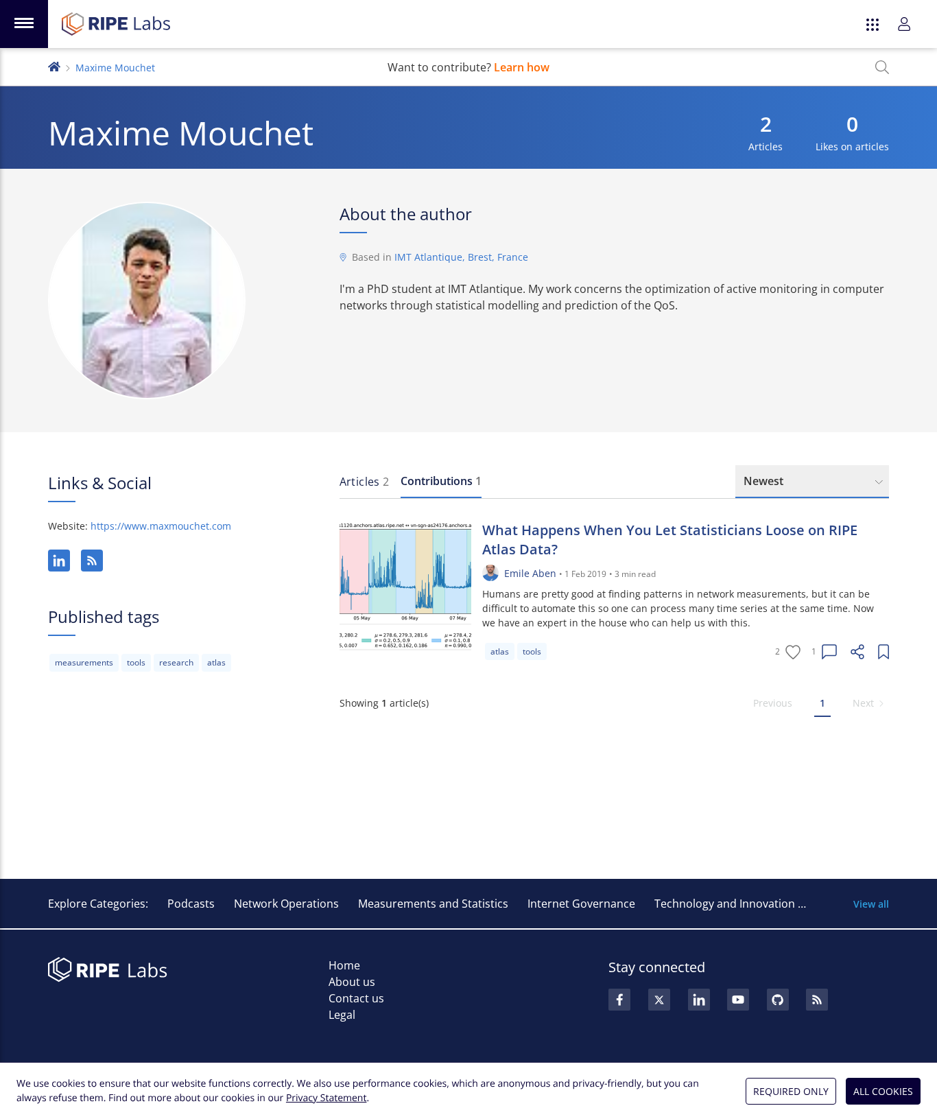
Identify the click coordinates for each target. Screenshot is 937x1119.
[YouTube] (738, 1000)
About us (352, 981)
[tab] (365, 481)
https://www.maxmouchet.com (161, 525)
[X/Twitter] (659, 1000)
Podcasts (191, 903)
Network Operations (286, 903)
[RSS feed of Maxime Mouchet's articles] (92, 561)
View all (871, 903)
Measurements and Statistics (433, 903)
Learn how (521, 67)
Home (344, 965)
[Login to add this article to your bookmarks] (883, 651)
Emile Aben (530, 573)
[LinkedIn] (59, 561)
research (176, 662)
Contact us (356, 998)
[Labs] (54, 65)
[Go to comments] (829, 651)
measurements (84, 662)
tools (136, 662)
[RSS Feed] (817, 1000)
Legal (342, 1014)
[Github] (778, 1000)
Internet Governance (581, 903)
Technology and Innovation (724, 903)
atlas (216, 662)
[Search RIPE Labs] (882, 67)
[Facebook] (619, 1000)
